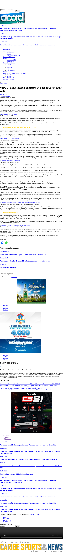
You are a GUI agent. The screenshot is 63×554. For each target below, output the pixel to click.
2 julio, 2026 (3, 471)
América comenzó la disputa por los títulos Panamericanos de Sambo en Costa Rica (21, 388)
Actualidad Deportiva (12, 66)
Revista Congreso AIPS (8, 267)
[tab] (6, 435)
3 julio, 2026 (3, 462)
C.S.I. (39, 514)
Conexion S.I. (33, 514)
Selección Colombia (8, 79)
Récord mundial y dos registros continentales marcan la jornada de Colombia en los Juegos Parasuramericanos (28, 385)
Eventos (5, 58)
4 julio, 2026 (3, 456)
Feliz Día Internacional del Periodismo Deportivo (16, 474)
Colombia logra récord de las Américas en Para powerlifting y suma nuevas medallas (28, 459)
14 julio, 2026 (3, 25)
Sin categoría (3, 83)
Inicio (6, 49)
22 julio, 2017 (3, 264)
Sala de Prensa (9, 63)
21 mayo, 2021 (4, 258)
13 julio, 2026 (3, 33)
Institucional (6, 51)
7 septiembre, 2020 (5, 251)
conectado (14, 277)
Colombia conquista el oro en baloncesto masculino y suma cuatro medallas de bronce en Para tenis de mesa (28, 389)
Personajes (9, 76)
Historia (9, 54)
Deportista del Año (11, 60)
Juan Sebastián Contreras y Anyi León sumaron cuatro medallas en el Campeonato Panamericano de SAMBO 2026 (30, 384)
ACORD (9, 64)
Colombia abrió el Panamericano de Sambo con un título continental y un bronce (27, 45)
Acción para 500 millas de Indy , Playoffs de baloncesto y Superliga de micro (25, 261)
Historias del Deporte (14, 73)
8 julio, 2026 (3, 448)
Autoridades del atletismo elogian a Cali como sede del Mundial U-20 (23, 255)
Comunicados (10, 52)
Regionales (9, 68)
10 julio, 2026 (3, 41)
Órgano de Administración (13, 55)
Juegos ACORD (11, 61)
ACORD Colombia (5, 96)
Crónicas (9, 74)
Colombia (9, 67)
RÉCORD (8, 77)
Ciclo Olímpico (11, 70)
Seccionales (9, 57)
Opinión (5, 71)
